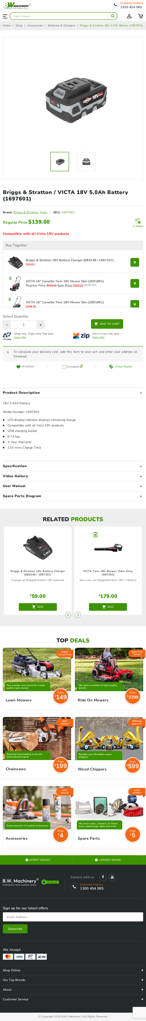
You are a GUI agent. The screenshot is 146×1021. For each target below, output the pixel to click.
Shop (19, 25)
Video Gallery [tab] (15, 476)
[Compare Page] (81, 367)
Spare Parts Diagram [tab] (22, 496)
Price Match (124, 367)
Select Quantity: (16, 316)
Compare (73, 366)
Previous (68, 615)
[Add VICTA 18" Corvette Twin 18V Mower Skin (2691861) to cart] (134, 304)
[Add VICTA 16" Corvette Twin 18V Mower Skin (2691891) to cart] (134, 283)
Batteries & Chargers (61, 25)
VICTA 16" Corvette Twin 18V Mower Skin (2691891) (65, 281)
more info (20, 337)
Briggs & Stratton (25, 212)
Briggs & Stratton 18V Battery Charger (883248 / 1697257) (70, 260)
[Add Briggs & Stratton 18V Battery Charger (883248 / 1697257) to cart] (134, 262)
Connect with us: (82, 877)
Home (7, 25)
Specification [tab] (15, 466)
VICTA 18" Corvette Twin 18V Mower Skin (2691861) (65, 302)
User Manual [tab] (14, 486)
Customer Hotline (131, 3)
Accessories (35, 25)
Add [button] (40, 607)
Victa (43, 212)
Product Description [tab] (21, 392)
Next (78, 615)
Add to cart (110, 324)
